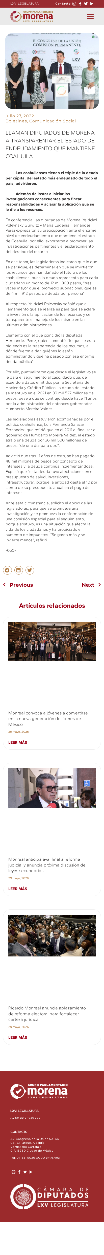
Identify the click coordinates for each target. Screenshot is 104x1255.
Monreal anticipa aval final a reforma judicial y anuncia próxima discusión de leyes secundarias (47, 865)
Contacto (62, 3)
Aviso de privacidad (25, 1117)
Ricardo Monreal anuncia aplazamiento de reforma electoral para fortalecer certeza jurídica (47, 1013)
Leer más (17, 742)
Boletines (16, 121)
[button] (7, 570)
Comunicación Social (52, 121)
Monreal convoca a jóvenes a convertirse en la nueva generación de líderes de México (48, 718)
